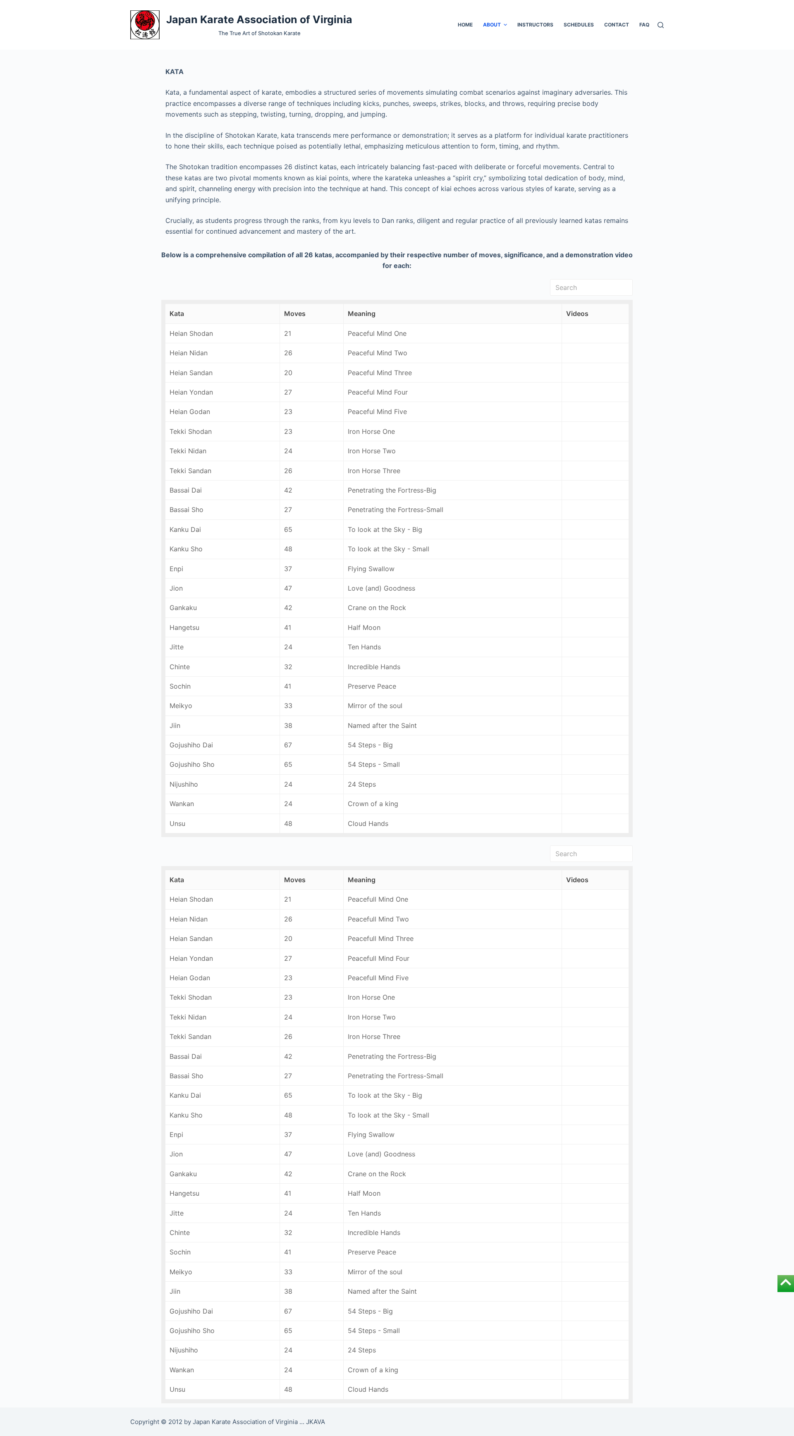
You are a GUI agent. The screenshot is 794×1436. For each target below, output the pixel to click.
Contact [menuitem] (616, 25)
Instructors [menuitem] (535, 25)
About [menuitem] (492, 25)
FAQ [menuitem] (644, 25)
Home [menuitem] (465, 25)
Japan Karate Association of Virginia (259, 19)
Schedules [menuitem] (579, 25)
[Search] (661, 25)
